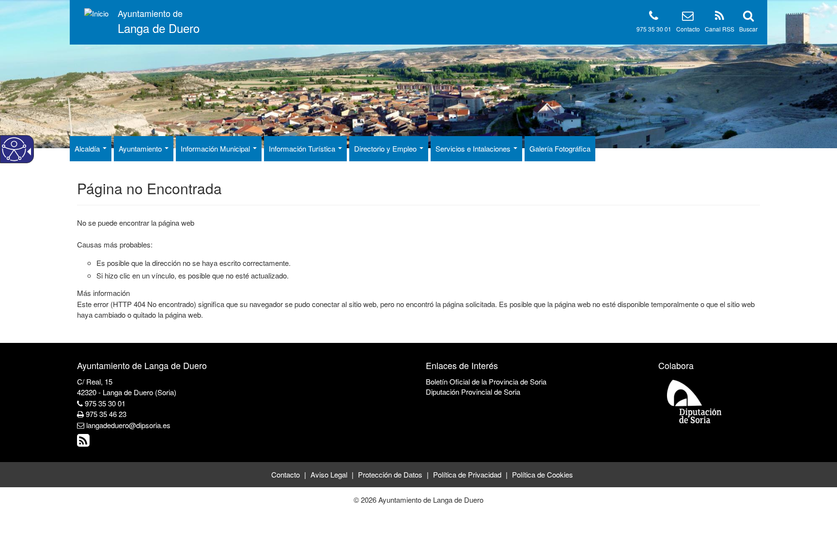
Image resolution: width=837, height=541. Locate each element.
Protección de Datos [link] (390, 474)
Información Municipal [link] (216, 148)
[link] (84, 442)
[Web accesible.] (14, 149)
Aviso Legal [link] (328, 474)
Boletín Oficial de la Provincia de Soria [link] (486, 381)
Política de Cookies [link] (542, 474)
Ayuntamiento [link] (141, 148)
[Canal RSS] (719, 17)
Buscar (748, 29)
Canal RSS (719, 29)
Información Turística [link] (303, 148)
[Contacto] (688, 17)
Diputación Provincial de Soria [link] (473, 391)
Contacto (688, 29)
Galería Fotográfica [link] (559, 148)
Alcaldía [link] (88, 148)
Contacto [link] (285, 474)
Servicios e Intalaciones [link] (473, 148)
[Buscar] (748, 17)
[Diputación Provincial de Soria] (694, 401)
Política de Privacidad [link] (467, 474)
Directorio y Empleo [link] (386, 148)
